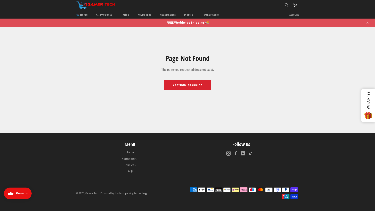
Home (84, 14)
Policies (129, 165)
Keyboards (144, 14)
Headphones (168, 14)
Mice (126, 14)
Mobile (189, 14)
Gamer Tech (92, 193)
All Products (104, 14)
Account (294, 14)
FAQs (130, 171)
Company (129, 158)
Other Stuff (212, 14)
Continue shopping (187, 85)
